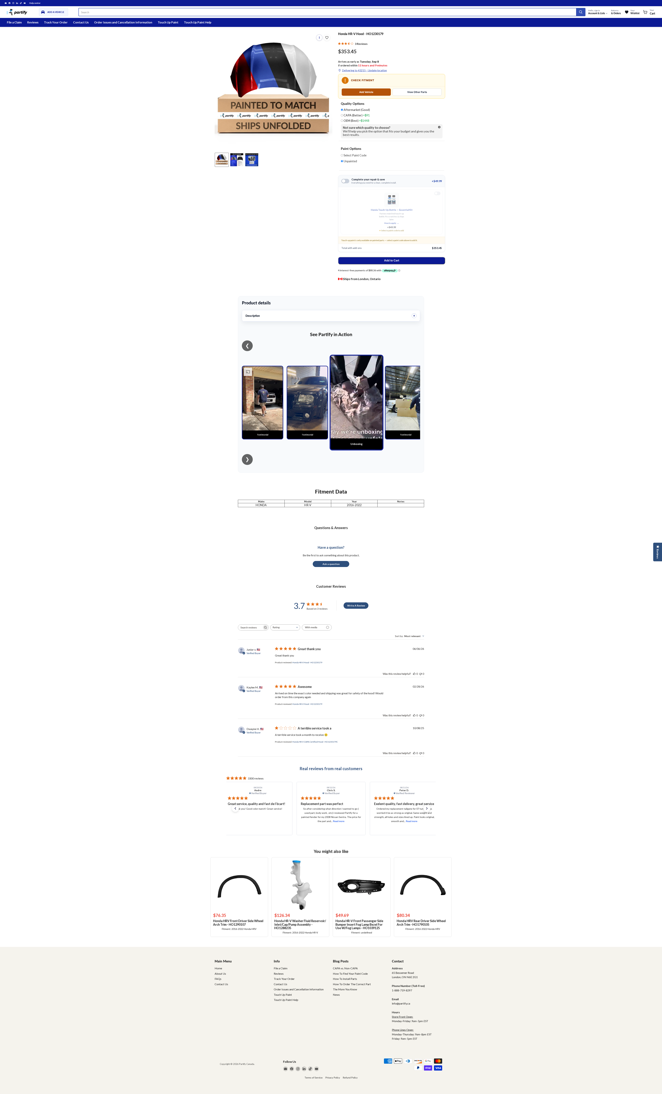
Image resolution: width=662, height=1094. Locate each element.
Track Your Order (56, 22)
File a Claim (14, 22)
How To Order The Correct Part (352, 984)
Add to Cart (391, 260)
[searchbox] (250, 627)
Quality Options (352, 104)
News (336, 994)
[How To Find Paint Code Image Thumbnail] (252, 160)
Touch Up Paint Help (197, 22)
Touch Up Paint (168, 22)
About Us (220, 973)
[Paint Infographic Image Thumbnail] (237, 160)
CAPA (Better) (356, 115)
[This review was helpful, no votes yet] (414, 673)
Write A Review (356, 605)
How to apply (391, 223)
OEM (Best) (356, 120)
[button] (235, 808)
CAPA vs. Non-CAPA (345, 968)
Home (218, 968)
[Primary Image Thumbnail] (222, 160)
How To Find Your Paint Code (350, 973)
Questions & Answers (331, 528)
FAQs (218, 978)
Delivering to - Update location (364, 70)
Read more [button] (267, 821)
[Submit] (580, 12)
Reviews (32, 22)
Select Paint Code (355, 155)
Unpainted (350, 161)
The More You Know (345, 989)
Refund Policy (350, 1077)
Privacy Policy (332, 1077)
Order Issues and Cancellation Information (123, 22)
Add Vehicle (366, 92)
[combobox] (285, 627)
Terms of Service (313, 1077)
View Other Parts (417, 92)
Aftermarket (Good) (356, 110)
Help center (35, 3)
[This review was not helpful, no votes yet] (420, 673)
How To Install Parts (345, 978)
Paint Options (351, 149)
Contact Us (81, 22)
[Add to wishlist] (327, 37)
